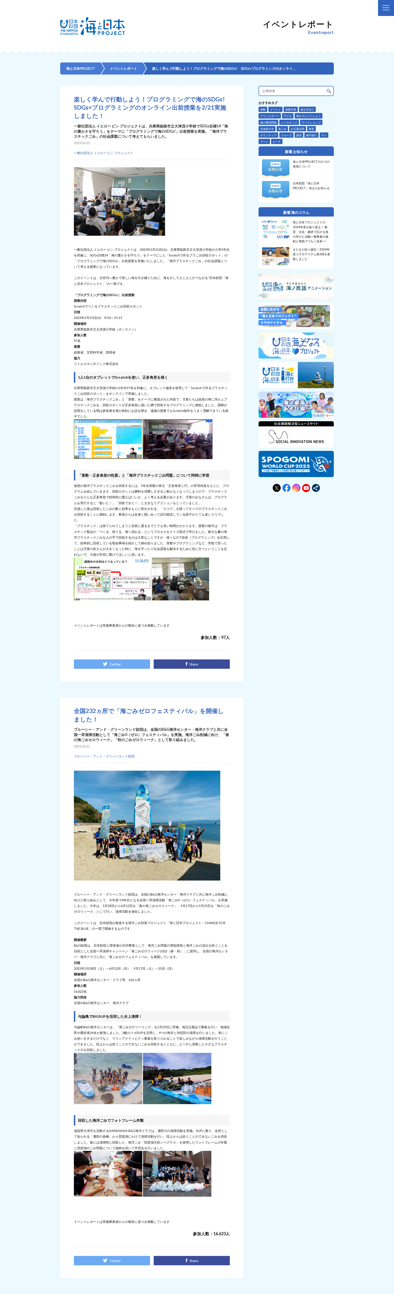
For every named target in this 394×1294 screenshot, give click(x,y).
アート (264, 141)
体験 (263, 109)
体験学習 (290, 109)
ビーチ (277, 141)
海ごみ (282, 129)
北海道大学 (267, 129)
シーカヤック (289, 122)
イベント (275, 109)
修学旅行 (311, 135)
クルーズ (286, 135)
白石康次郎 (297, 129)
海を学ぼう (307, 109)
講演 (299, 135)
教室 (311, 129)
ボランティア (268, 135)
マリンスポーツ (269, 116)
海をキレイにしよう (308, 116)
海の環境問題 (268, 122)
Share (193, 664)
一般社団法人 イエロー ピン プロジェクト (103, 153)
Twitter (115, 664)
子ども (288, 116)
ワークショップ (311, 122)
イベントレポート (123, 68)
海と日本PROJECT (80, 68)
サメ (324, 135)
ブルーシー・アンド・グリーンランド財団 (104, 756)
